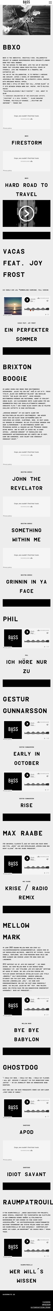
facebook (46, 1301)
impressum (46, 1304)
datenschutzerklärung (40, 1307)
